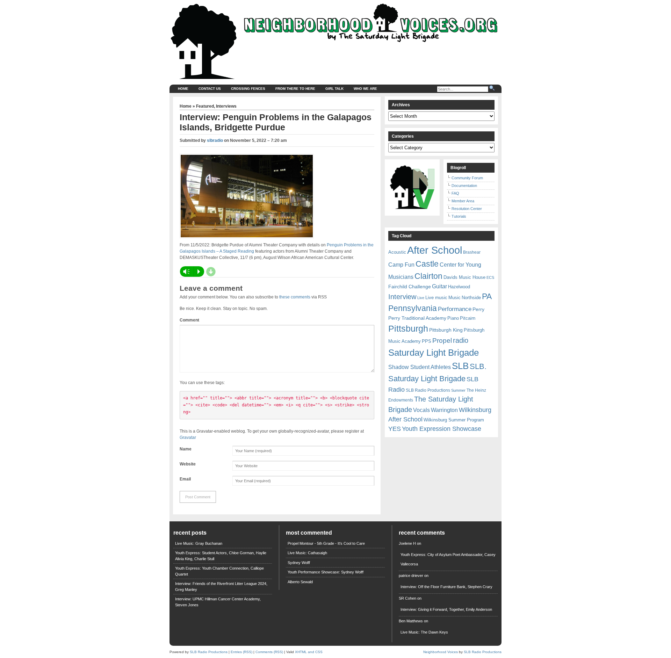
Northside (471, 297)
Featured (205, 106)
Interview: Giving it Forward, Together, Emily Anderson (446, 609)
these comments (294, 297)
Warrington (444, 410)
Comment (189, 320)
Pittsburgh (408, 328)
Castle (427, 263)
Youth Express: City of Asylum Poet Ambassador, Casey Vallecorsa (448, 559)
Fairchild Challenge (409, 286)
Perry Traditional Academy (417, 318)
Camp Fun (401, 265)
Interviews (226, 106)
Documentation (464, 185)
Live (420, 298)
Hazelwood (459, 286)
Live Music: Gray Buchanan (198, 543)
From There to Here (295, 89)
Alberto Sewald (300, 582)
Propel (442, 340)
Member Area (463, 201)
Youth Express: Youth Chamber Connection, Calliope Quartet (219, 571)
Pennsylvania (412, 308)
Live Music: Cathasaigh (307, 553)
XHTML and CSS (309, 652)
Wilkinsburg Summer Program (454, 419)
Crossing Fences (248, 89)
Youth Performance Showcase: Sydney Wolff (325, 572)
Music (454, 297)
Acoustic (397, 252)
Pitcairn (467, 318)
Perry (478, 309)
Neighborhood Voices (440, 652)
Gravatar (188, 437)
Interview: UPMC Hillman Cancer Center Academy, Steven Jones (218, 602)
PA (487, 296)
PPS (426, 341)
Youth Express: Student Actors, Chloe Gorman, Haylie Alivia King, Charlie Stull (220, 556)
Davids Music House (464, 277)
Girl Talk (334, 89)
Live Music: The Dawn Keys (424, 632)
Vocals (421, 410)
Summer (458, 390)
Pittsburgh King (446, 330)
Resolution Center (467, 209)
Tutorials (459, 216)
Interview (402, 297)
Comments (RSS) (269, 652)
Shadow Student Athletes (419, 367)
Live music (436, 297)
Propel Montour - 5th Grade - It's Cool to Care (326, 543)
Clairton (428, 276)
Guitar (439, 286)
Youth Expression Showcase (441, 428)
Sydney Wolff (299, 563)
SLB (460, 366)
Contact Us (210, 89)
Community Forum (467, 178)
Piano (453, 318)
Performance (454, 309)
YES (394, 428)
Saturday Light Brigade (433, 352)
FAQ (455, 193)
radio (460, 340)
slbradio (215, 140)
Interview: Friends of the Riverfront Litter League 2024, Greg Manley (221, 586)
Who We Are (365, 89)
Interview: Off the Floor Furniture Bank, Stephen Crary (446, 587)
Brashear (472, 252)
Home (183, 89)
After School (434, 250)
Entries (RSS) (241, 652)
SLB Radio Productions (428, 390)
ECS (490, 277)
